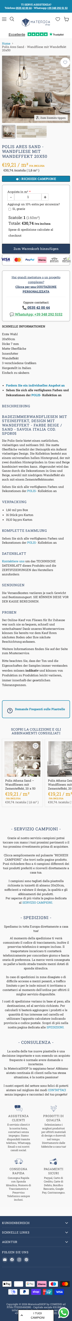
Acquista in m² (17, 191)
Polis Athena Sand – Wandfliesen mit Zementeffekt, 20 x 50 (20, 784)
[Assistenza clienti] (18, 1128)
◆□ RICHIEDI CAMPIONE (36, 179)
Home (6, 43)
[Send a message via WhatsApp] (63, 1313)
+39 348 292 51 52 (57, 8)
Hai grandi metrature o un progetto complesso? (36, 284)
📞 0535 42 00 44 (36, 307)
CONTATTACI (57, 1090)
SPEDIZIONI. (55, 1027)
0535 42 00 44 (24, 8)
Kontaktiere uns (13, 561)
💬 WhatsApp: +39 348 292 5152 (36, 314)
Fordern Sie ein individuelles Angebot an (35, 385)
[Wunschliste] (57, 19)
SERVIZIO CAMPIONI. (37, 902)
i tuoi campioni (38, 1315)
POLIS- (36, 395)
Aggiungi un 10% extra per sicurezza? (33, 204)
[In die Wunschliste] (65, 62)
